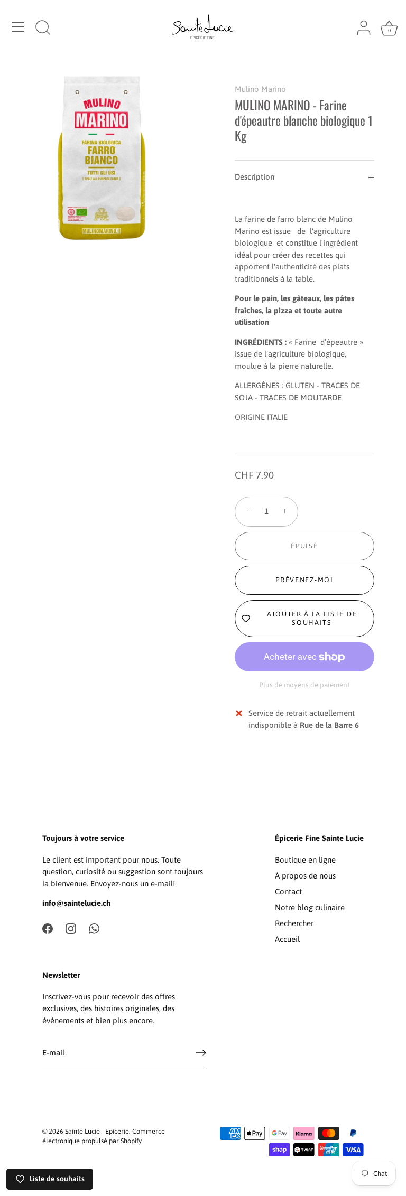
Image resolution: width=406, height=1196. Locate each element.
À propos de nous (305, 875)
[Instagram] (71, 927)
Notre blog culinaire (310, 907)
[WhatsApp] (94, 927)
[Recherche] (42, 28)
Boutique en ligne (305, 859)
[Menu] (18, 27)
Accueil (287, 939)
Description (254, 176)
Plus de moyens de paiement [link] (304, 684)
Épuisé (304, 546)
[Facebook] (47, 927)
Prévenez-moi (304, 580)
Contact (288, 891)
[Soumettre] (201, 1053)
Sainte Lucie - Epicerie (97, 1131)
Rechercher (294, 923)
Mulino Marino (260, 89)
